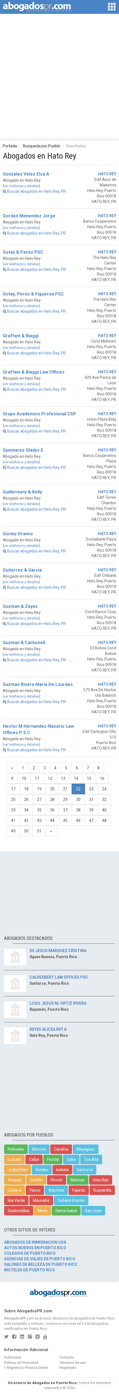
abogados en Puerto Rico (94, 1318)
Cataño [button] (36, 1180)
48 (104, 820)
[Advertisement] (59, 76)
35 (39, 810)
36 (52, 810)
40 (104, 810)
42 (26, 820)
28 (52, 799)
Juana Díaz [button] (17, 1169)
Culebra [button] (14, 1190)
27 (39, 799)
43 (39, 820)
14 (76, 778)
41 (13, 820)
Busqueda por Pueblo (41, 146)
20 (52, 789)
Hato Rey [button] (100, 1180)
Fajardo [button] (78, 1190)
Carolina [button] (61, 1149)
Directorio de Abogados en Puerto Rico (42, 1383)
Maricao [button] (78, 1180)
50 (26, 831)
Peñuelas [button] (16, 1149)
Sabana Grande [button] (71, 1200)
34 (26, 810)
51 (39, 831)
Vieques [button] (15, 1180)
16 (102, 778)
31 (91, 799)
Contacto (67, 1357)
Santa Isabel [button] (66, 1210)
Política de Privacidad (21, 1363)
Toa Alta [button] (91, 1159)
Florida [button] (53, 1159)
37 (65, 810)
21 (65, 789)
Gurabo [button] (41, 1169)
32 (104, 799)
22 (78, 789)
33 (13, 810)
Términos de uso (73, 1363)
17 (13, 789)
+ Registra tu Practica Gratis (26, 1367)
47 (91, 820)
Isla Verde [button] (16, 1200)
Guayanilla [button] (102, 1190)
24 (104, 789)
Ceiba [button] (34, 1159)
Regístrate (68, 1367)
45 (65, 820)
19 (39, 789)
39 (91, 810)
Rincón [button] (57, 1180)
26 (26, 799)
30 (78, 799)
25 (13, 799)
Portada (10, 146)
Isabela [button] (62, 1169)
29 (65, 799)
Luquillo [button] (14, 1159)
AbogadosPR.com (19, 1318)
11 (37, 778)
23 (91, 789)
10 (24, 778)
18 (26, 789)
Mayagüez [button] (85, 1149)
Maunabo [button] (41, 1200)
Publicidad (12, 1357)
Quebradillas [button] (19, 1210)
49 (13, 831)
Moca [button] (42, 1210)
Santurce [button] (85, 1169)
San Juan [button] (93, 1210)
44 (52, 820)
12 (50, 778)
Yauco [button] (34, 1190)
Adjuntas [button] (56, 1190)
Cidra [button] (71, 1159)
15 (89, 778)
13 (63, 778)
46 (78, 820)
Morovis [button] (39, 1149)
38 (78, 810)
